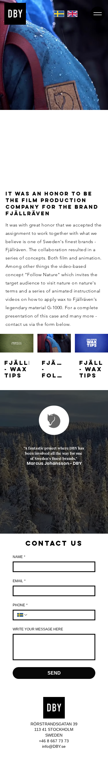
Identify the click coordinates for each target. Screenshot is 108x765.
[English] (72, 14)
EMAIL (19, 581)
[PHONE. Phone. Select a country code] (22, 615)
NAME (19, 557)
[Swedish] (58, 14)
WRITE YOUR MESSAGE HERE (38, 629)
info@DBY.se (54, 746)
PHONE (20, 605)
